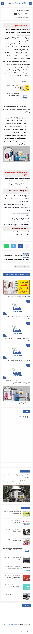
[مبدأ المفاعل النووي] (16, 393)
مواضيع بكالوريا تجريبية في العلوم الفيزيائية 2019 (17, 339)
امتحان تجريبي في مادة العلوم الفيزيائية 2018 (17, 360)
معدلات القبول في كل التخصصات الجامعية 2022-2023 (17, 476)
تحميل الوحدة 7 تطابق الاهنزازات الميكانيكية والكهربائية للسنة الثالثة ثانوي (17, 382)
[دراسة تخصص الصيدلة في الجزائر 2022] (16, 287)
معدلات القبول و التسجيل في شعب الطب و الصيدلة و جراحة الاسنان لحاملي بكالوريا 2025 (13, 577)
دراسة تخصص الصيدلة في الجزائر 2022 (13, 86)
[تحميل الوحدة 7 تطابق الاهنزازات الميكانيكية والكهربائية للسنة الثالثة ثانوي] (16, 371)
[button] (20, 246)
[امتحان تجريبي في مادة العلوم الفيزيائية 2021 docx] (16, 307)
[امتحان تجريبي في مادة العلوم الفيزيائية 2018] (16, 351)
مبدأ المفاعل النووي (24, 403)
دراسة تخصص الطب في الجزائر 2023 (13, 594)
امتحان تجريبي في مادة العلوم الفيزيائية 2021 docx (13, 94)
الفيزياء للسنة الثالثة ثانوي (22, 10)
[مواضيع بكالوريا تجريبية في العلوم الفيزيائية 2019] (16, 329)
